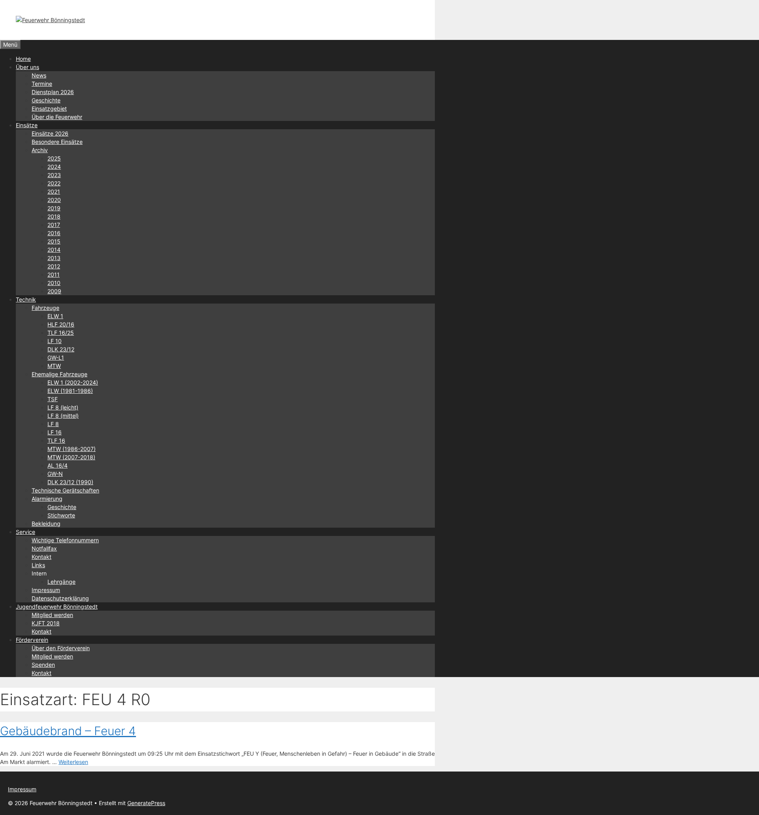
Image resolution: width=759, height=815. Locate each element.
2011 (53, 274)
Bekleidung (46, 523)
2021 (53, 191)
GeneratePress (146, 803)
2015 (53, 241)
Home (23, 58)
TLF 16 (56, 440)
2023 (54, 175)
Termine (42, 83)
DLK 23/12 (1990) (70, 482)
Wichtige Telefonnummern (65, 540)
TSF (52, 399)
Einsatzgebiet (49, 108)
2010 (53, 282)
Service (25, 531)
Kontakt (41, 556)
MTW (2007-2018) (71, 457)
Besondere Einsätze (57, 141)
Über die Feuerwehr (57, 116)
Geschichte (46, 100)
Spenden (43, 664)
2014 (53, 249)
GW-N (55, 473)
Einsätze (27, 125)
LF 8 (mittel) (63, 415)
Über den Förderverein (61, 648)
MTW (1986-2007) (71, 448)
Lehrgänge (61, 581)
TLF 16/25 (60, 332)
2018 (53, 216)
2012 (53, 266)
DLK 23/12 (60, 349)
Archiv (40, 150)
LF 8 (53, 424)
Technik (26, 299)
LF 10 (54, 341)
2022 (53, 183)
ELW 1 (55, 316)
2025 (54, 158)
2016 (53, 233)
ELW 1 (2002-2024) (72, 382)
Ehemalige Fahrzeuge (59, 374)
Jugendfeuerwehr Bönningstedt (57, 606)
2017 (53, 224)
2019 (53, 208)
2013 (53, 258)
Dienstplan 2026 (53, 92)
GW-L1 (55, 357)
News (39, 75)
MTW (54, 365)
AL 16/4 (57, 465)
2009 (54, 291)
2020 (54, 199)
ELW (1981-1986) (70, 390)
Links (38, 565)
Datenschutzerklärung (60, 598)
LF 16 (54, 432)
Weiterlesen (73, 761)
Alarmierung (47, 498)
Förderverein (32, 639)
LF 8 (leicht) (62, 407)
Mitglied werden (52, 614)
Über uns (27, 67)
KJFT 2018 (46, 623)
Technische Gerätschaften (65, 490)
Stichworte (61, 515)
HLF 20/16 (60, 324)
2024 (54, 166)
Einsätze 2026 (50, 133)
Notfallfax (44, 548)
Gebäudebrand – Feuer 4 (68, 731)
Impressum (46, 590)
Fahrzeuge (45, 307)
